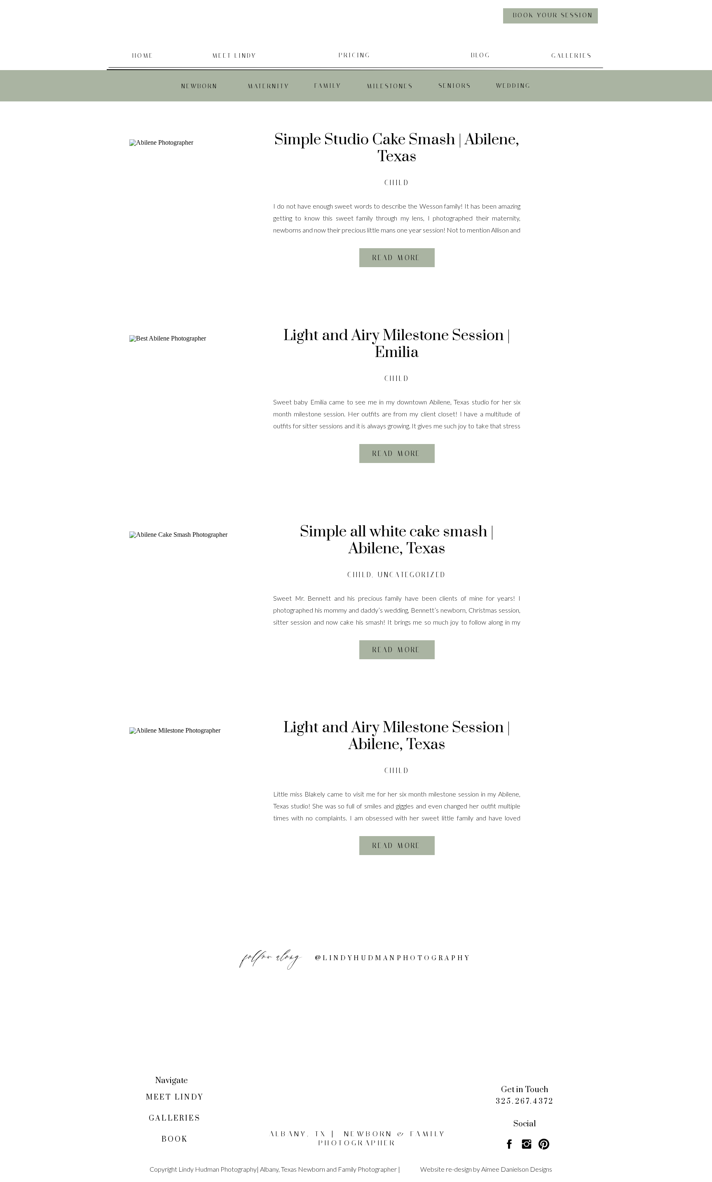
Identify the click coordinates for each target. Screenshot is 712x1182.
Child (396, 183)
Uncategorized (412, 575)
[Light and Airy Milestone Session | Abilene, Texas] (191, 789)
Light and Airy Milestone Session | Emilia (396, 344)
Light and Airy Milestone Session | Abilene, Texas (396, 736)
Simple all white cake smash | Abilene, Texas (397, 540)
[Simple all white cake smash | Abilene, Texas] (191, 593)
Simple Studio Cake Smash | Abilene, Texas (396, 148)
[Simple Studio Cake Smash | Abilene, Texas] (191, 201)
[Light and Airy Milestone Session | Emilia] (191, 397)
